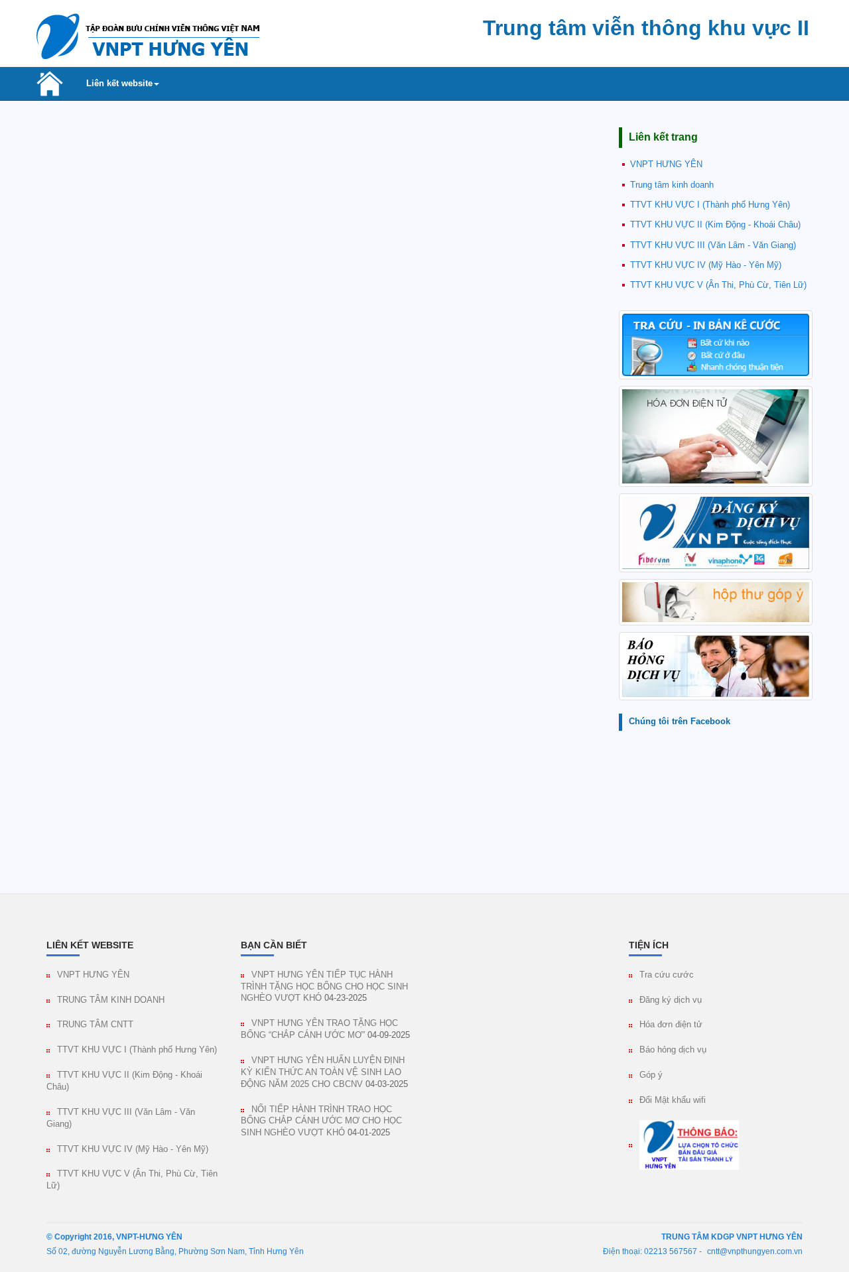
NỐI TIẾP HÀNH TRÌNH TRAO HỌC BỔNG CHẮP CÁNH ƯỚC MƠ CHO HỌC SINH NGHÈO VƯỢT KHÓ (321, 1121)
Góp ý (651, 1075)
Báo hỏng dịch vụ (672, 1049)
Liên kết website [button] (119, 83)
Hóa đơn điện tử (670, 1024)
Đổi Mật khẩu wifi (672, 1100)
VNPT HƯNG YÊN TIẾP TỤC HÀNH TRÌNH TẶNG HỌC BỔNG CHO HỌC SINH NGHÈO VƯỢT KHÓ (324, 986)
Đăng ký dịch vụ (670, 1000)
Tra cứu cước (666, 975)
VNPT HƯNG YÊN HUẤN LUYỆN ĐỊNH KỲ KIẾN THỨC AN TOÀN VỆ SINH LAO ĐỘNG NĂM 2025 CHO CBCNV (323, 1072)
